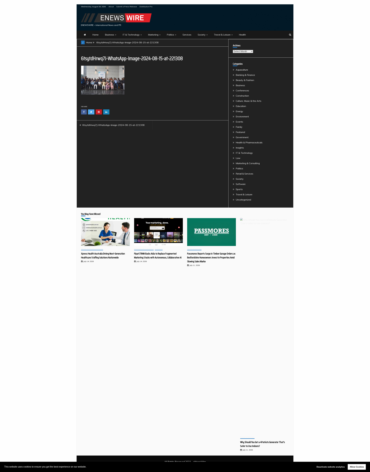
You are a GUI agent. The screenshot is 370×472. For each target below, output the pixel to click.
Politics (170, 34)
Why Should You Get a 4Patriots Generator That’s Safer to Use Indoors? (262, 444)
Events (239, 121)
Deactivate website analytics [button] (331, 467)
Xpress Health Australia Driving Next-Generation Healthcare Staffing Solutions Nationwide (103, 256)
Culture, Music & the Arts (248, 100)
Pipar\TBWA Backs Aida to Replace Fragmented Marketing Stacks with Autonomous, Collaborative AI (158, 256)
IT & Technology (131, 34)
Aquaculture (242, 69)
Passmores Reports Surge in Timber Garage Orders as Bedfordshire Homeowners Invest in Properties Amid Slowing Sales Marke (211, 257)
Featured (240, 132)
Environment (242, 116)
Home (95, 34)
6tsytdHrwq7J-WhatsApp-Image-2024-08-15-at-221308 (113, 125)
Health (242, 34)
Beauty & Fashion (245, 80)
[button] (87, 467)
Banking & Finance (245, 74)
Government (242, 137)
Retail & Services (244, 173)
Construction (242, 95)
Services (187, 34)
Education (241, 106)
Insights (240, 147)
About (111, 6)
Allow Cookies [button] (357, 467)
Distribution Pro (145, 6)
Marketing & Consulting (248, 163)
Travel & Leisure (222, 34)
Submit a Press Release (126, 6)
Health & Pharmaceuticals (249, 142)
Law (238, 158)
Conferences (242, 90)
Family (239, 126)
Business (109, 34)
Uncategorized (243, 199)
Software (241, 184)
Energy (239, 111)
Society (202, 34)
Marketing (153, 34)
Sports (239, 189)
